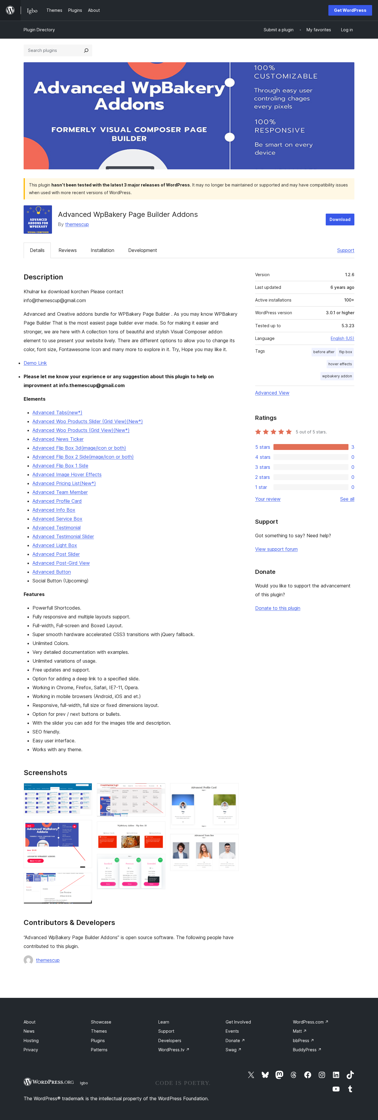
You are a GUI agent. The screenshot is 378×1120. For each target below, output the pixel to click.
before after (324, 352)
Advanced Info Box (53, 510)
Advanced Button (51, 572)
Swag (234, 1049)
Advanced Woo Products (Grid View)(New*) (81, 430)
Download (340, 219)
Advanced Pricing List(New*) (64, 483)
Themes (99, 1031)
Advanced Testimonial (56, 527)
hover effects (340, 364)
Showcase (101, 1021)
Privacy (31, 1049)
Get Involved (238, 1021)
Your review (268, 499)
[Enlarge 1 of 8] (84, 791)
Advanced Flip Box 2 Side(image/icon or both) (83, 457)
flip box (345, 352)
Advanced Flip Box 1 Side (60, 466)
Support (345, 250)
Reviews (67, 250)
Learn (163, 1021)
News (29, 1031)
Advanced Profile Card (57, 501)
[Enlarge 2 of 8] (84, 828)
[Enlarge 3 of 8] (84, 881)
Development (142, 250)
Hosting (31, 1040)
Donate (235, 1040)
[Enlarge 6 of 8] (157, 862)
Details (37, 250)
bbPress (303, 1040)
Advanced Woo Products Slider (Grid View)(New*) (87, 421)
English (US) (342, 338)
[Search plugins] (86, 50)
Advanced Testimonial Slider (63, 536)
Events (232, 1031)
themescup (77, 224)
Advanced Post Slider (56, 554)
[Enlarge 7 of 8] (231, 791)
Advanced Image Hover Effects (67, 474)
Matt (300, 1031)
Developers (169, 1040)
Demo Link (35, 363)
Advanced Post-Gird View (61, 563)
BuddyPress (307, 1049)
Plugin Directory (39, 29)
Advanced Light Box (54, 545)
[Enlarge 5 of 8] (157, 829)
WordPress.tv (174, 1049)
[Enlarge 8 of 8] (231, 842)
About (29, 1021)
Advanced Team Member (60, 492)
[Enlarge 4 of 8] (157, 791)
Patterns (99, 1049)
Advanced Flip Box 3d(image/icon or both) (79, 448)
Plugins (98, 1040)
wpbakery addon (337, 376)
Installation (102, 250)
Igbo (84, 1082)
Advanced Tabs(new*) (57, 412)
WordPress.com (311, 1021)
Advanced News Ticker (58, 439)
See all (347, 499)
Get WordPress (350, 10)
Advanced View (272, 393)
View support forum (276, 549)
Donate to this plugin (277, 608)
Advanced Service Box (57, 519)
